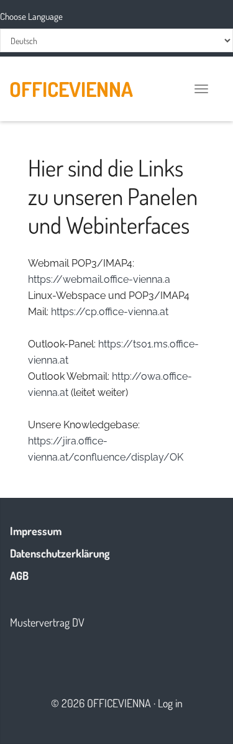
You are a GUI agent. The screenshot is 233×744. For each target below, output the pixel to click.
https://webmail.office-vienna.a (99, 279)
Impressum (36, 531)
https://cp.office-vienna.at (109, 312)
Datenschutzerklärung (59, 553)
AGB (19, 575)
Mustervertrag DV (47, 622)
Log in (170, 703)
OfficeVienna (71, 89)
